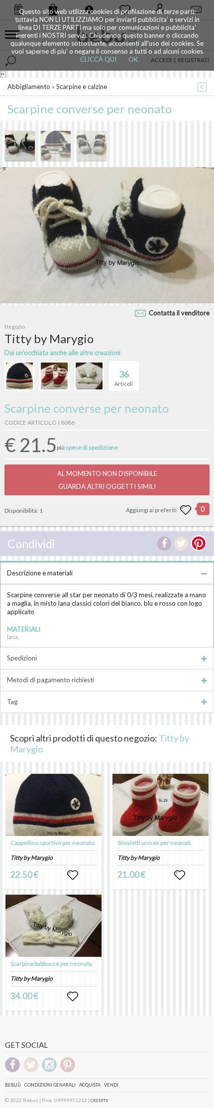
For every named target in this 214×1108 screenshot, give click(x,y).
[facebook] (12, 1070)
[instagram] (49, 1070)
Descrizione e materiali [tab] (40, 573)
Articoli (123, 378)
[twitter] (30, 1070)
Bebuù (13, 1085)
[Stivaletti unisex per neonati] (160, 805)
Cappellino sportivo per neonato (52, 842)
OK (133, 59)
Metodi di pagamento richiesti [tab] (50, 680)
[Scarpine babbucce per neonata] (53, 926)
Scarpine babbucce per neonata (51, 963)
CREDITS (99, 1100)
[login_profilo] (72, 875)
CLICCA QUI (98, 59)
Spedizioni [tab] (22, 658)
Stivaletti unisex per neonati (154, 842)
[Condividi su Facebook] (164, 543)
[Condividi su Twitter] (181, 543)
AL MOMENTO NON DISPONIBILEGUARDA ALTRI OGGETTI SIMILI (107, 479)
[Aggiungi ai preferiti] (185, 510)
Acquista (90, 1085)
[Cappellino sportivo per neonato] (53, 805)
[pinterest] (67, 1070)
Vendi (111, 1085)
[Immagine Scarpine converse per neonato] (20, 146)
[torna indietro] (202, 88)
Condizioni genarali (50, 1085)
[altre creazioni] (19, 376)
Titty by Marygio (31, 857)
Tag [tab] (12, 702)
